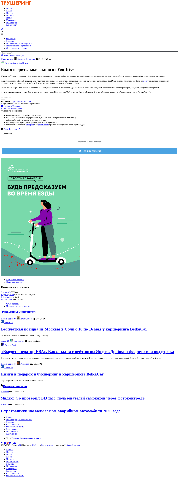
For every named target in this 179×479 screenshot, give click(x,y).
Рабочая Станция (72, 445)
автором (30, 125)
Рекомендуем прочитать (19, 311)
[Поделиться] (5, 97)
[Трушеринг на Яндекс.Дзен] (8, 443)
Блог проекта (12, 429)
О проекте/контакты (15, 427)
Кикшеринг (11, 25)
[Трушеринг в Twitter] (10, 443)
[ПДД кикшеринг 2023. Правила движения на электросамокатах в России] (89, 217)
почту (146, 81)
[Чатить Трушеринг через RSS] (13, 443)
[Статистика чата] (19, 129)
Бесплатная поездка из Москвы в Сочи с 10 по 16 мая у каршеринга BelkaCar (74, 329)
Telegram (27, 438)
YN (19, 445)
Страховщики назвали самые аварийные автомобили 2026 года (61, 411)
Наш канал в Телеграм (13, 55)
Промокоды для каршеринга (19, 43)
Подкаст (10, 15)
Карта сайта (11, 434)
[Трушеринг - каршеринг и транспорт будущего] (16, 4)
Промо (9, 18)
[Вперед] (4, 99)
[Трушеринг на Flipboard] (15, 443)
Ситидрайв (6, 292)
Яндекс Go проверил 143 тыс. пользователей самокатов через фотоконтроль (73, 398)
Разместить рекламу (15, 280)
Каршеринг (11, 20)
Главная (9, 417)
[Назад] (2, 99)
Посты (9, 8)
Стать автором (12, 304)
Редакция (24, 364)
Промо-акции (7, 59)
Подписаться (12, 431)
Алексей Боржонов (26, 59)
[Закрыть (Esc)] (2, 97)
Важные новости (15, 386)
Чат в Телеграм (10, 129)
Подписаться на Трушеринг (18, 46)
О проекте (10, 39)
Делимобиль (6, 299)
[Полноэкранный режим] (7, 97)
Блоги (9, 11)
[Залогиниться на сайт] (2, 29)
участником (43, 125)
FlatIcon (35, 445)
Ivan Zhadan (18, 341)
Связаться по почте (14, 282)
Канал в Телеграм (12, 106)
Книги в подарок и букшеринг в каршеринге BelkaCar (52, 374)
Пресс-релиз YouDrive (21, 101)
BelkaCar (5, 297)
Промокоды (11, 22)
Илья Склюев (26, 319)
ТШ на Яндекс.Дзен (12, 108)
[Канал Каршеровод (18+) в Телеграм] (5, 443)
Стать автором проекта (16, 48)
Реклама (10, 41)
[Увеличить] (10, 97)
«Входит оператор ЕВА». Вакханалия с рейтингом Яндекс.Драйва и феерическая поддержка (87, 351)
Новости (10, 13)
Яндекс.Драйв (7, 294)
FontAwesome (47, 445)
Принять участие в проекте (18, 306)
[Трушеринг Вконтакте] (2, 443)
